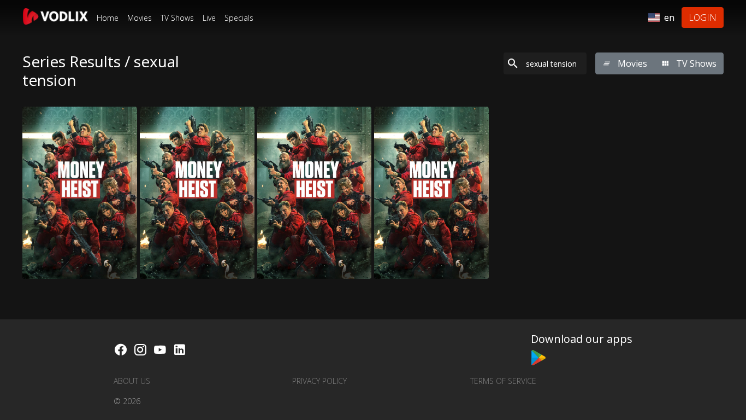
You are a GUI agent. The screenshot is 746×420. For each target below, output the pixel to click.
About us (132, 381)
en (669, 17)
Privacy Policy (319, 381)
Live (209, 18)
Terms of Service (503, 381)
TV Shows (177, 18)
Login (703, 17)
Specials (238, 18)
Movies (139, 18)
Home (108, 18)
